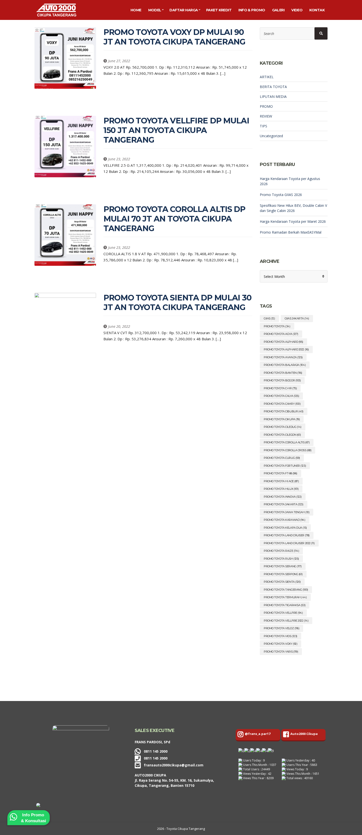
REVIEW (266, 116)
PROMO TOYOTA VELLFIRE (283, 612)
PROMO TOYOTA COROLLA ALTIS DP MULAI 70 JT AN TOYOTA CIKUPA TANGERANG (174, 218)
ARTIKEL (267, 77)
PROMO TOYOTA (277, 326)
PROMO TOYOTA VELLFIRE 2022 (286, 620)
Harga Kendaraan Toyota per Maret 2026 (293, 221)
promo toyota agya (281, 334)
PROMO (266, 106)
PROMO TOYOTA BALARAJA (285, 365)
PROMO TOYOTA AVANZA (283, 357)
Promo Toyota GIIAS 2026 (281, 194)
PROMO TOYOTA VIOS (280, 636)
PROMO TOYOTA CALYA (281, 396)
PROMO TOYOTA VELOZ (281, 628)
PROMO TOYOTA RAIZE (281, 550)
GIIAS (269, 318)
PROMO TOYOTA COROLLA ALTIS (287, 442)
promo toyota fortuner (285, 465)
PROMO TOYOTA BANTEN (283, 372)
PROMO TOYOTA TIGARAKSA (284, 605)
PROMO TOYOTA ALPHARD (283, 341)
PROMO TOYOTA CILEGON (282, 434)
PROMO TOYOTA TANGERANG (286, 589)
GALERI (278, 10)
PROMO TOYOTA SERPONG (283, 574)
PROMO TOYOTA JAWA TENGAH (286, 512)
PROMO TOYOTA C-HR (280, 388)
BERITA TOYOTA (273, 86)
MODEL (154, 10)
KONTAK (317, 10)
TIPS (263, 126)
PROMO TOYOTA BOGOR (282, 380)
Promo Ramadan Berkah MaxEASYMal (290, 232)
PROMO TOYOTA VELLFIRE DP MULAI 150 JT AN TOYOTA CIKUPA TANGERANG (176, 130)
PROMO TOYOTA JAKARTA (283, 504)
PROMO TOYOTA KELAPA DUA (285, 527)
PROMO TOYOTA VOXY (280, 643)
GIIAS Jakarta (297, 318)
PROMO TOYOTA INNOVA (283, 496)
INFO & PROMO (251, 10)
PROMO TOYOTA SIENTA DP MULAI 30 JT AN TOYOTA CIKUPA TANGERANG (177, 302)
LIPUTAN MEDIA (273, 96)
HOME (136, 10)
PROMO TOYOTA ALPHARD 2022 (286, 349)
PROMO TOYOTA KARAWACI (284, 520)
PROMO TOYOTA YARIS (281, 651)
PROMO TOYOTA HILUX (281, 489)
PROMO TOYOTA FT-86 (280, 473)
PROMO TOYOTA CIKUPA (282, 419)
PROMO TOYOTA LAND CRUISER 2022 (289, 543)
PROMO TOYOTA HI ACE (281, 481)
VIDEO (296, 10)
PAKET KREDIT (218, 10)
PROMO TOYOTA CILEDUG (282, 427)
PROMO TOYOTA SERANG (283, 566)
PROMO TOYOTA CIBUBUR (283, 411)
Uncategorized (271, 136)
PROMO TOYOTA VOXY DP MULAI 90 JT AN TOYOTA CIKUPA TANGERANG (174, 36)
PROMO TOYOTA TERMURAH (285, 597)
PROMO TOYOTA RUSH (281, 558)
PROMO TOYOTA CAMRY (282, 403)
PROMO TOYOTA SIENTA (282, 581)
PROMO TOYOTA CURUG (282, 458)
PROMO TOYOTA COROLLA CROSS (287, 450)
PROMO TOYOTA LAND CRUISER (287, 535)
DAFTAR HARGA (183, 10)
